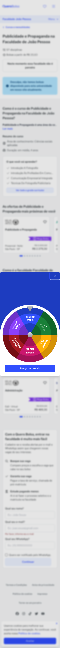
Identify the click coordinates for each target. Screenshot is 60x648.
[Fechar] (55, 276)
